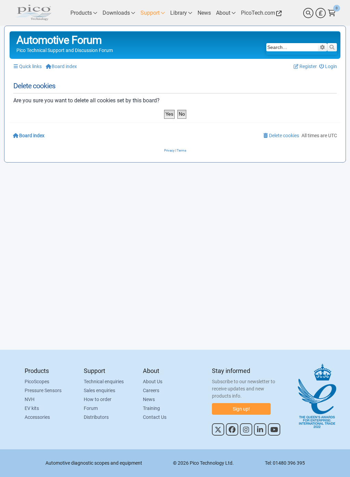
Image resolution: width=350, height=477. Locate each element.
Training (151, 408)
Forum (91, 408)
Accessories (37, 417)
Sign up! (241, 409)
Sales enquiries (99, 390)
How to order (97, 399)
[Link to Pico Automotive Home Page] (33, 13)
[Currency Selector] (320, 13)
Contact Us (154, 417)
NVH (30, 399)
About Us (152, 381)
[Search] (308, 13)
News (149, 399)
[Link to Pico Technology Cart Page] (332, 13)
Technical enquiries (104, 381)
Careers (151, 390)
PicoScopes (37, 381)
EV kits (32, 408)
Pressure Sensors (43, 390)
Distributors (96, 417)
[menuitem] (328, 66)
